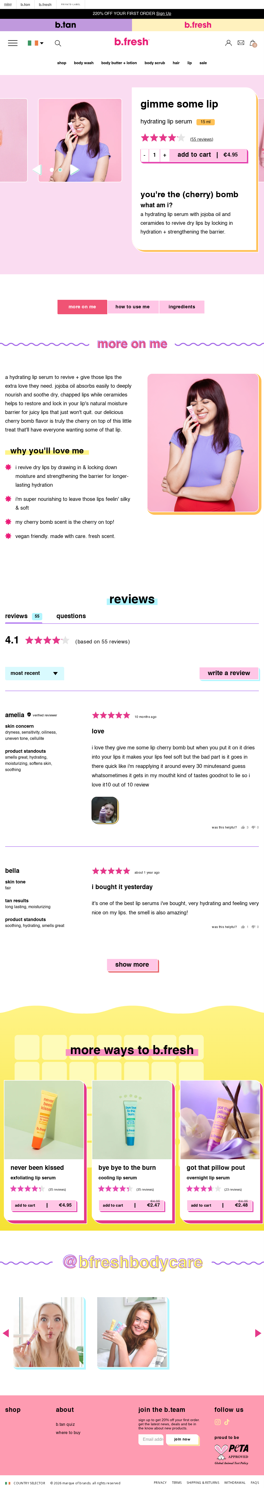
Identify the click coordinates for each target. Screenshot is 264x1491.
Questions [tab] (71, 617)
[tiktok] (226, 1422)
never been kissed (37, 1168)
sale (203, 63)
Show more (132, 965)
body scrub (155, 63)
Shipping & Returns (203, 1482)
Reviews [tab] (22, 617)
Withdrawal (235, 1482)
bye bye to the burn (127, 1168)
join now (182, 1439)
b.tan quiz (65, 1425)
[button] (36, 43)
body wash (84, 63)
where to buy (68, 1433)
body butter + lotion (119, 63)
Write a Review (229, 673)
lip (189, 63)
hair (176, 63)
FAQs (255, 1482)
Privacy (160, 1482)
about (65, 1410)
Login (228, 43)
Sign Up (163, 14)
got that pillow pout (216, 1168)
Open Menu (13, 43)
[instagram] (218, 1422)
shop (61, 63)
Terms (177, 1482)
